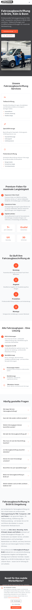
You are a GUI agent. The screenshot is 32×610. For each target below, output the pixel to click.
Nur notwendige (16, 604)
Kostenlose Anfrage (8, 31)
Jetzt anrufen (9, 35)
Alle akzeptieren (16, 607)
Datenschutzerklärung (13, 597)
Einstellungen (17, 601)
